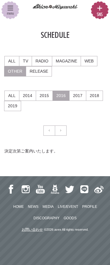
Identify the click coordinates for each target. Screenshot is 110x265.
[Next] (61, 130)
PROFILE (89, 207)
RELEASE (39, 71)
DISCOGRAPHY (46, 218)
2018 (94, 95)
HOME (18, 207)
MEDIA (48, 207)
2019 (12, 105)
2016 (61, 95)
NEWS (33, 207)
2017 (77, 95)
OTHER (15, 71)
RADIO (41, 61)
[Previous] (49, 130)
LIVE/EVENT (68, 207)
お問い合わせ (32, 229)
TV (25, 61)
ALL (12, 61)
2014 (27, 95)
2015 (44, 95)
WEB (89, 61)
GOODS (70, 218)
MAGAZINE (66, 61)
